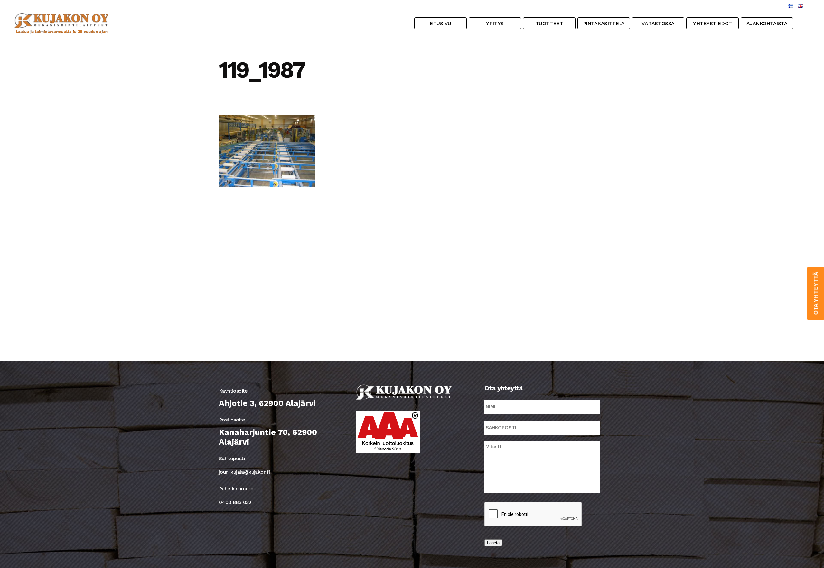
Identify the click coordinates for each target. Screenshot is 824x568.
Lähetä (493, 542)
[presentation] (533, 514)
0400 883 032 (235, 502)
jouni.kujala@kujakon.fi (244, 472)
